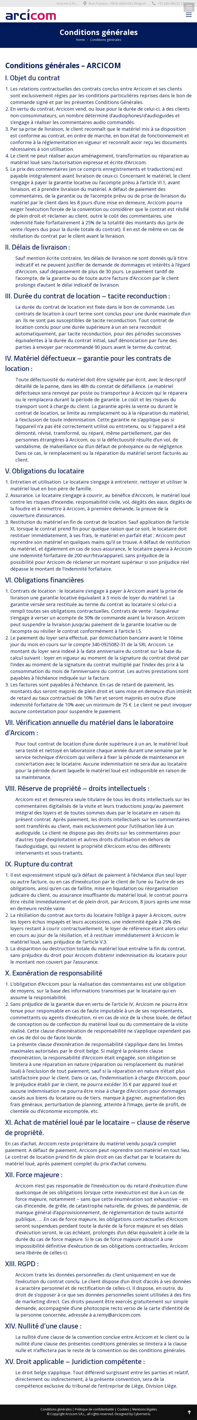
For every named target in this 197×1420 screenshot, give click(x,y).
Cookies (123, 1409)
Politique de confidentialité (94, 1409)
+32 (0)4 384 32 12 (171, 3)
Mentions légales (144, 1409)
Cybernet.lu (142, 1414)
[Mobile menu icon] (189, 7)
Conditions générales (56, 1409)
